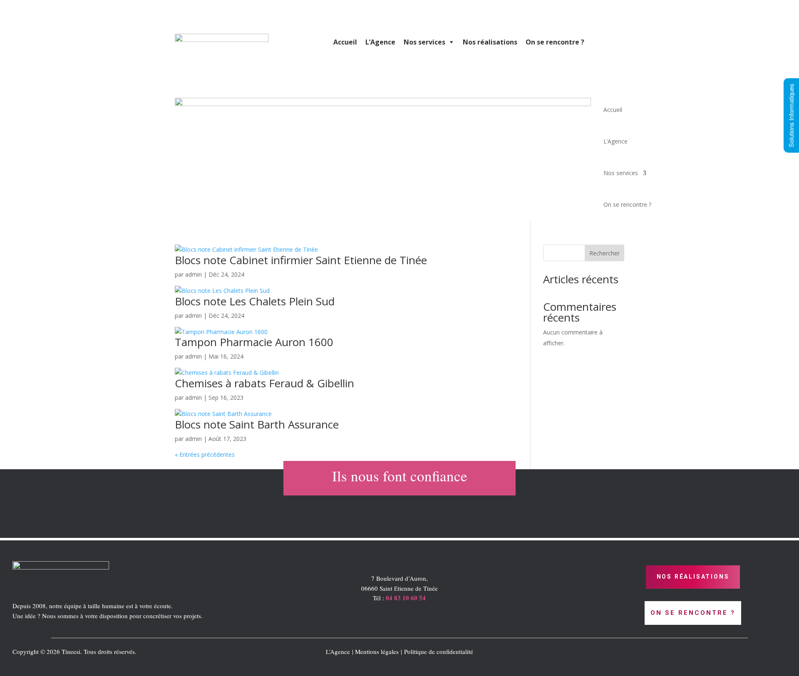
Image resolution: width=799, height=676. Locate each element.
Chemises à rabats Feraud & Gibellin (264, 383)
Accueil (345, 42)
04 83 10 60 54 (406, 597)
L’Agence (380, 42)
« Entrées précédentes (205, 454)
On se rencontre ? (555, 42)
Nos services (424, 42)
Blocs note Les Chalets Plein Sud (255, 301)
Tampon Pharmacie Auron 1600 (254, 341)
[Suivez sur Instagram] (682, 653)
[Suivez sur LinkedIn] (649, 653)
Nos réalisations (490, 42)
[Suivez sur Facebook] (665, 653)
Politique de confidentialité (438, 651)
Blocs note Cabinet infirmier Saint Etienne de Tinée (301, 260)
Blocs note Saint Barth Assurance (257, 424)
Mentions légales (377, 651)
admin (193, 274)
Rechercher (604, 253)
